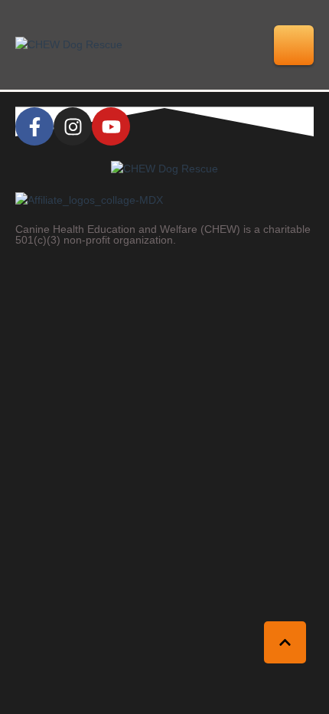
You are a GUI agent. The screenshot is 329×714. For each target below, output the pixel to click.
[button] (294, 45)
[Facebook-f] (34, 126)
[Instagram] (73, 126)
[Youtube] (111, 126)
